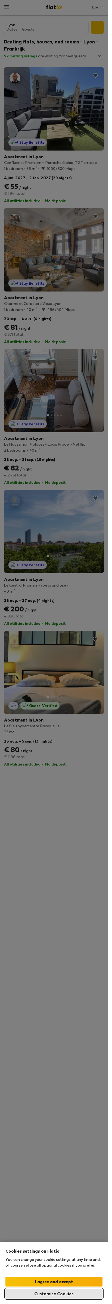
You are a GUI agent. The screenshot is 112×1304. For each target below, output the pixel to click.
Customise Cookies (54, 1293)
